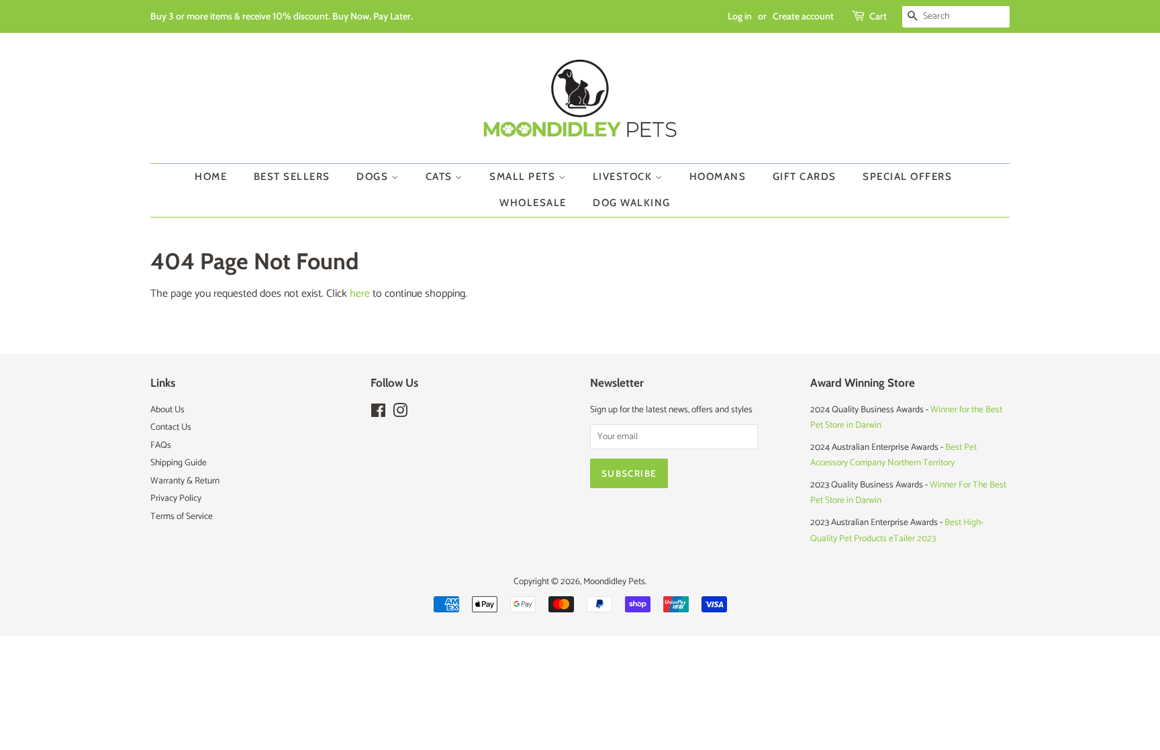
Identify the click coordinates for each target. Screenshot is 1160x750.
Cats (441, 177)
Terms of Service (181, 516)
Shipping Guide (178, 462)
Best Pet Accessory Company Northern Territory (893, 455)
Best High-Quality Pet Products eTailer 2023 (896, 530)
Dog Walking (632, 203)
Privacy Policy (175, 498)
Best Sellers (292, 177)
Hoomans (717, 177)
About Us (167, 409)
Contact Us (170, 427)
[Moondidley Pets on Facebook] (378, 413)
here (360, 294)
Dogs (373, 177)
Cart (878, 16)
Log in (740, 16)
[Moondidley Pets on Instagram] (400, 413)
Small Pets (524, 177)
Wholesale (533, 203)
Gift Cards (804, 177)
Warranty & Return (185, 480)
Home (211, 177)
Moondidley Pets (614, 581)
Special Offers (907, 177)
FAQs (160, 445)
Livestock (624, 177)
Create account (803, 16)
